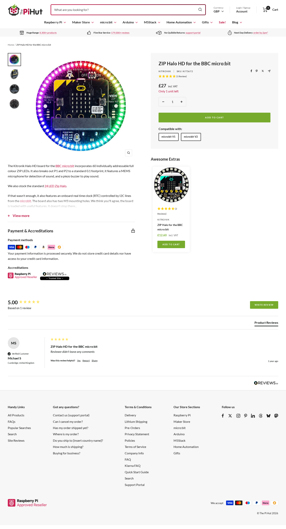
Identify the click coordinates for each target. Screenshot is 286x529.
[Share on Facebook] (251, 71)
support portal (193, 32)
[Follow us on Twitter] (230, 415)
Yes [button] (79, 360)
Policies (130, 440)
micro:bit (106, 22)
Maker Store (81, 22)
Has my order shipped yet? (70, 428)
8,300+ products (48, 32)
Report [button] (86, 360)
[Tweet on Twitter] (262, 71)
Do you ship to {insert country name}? (78, 440)
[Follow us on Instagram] (238, 416)
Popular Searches (19, 428)
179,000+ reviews (120, 32)
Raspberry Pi (53, 22)
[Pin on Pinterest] (257, 71)
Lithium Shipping (136, 421)
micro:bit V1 (168, 136)
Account (241, 11)
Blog (235, 22)
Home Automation (179, 22)
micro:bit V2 (191, 136)
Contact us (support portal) (71, 415)
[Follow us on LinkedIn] (253, 416)
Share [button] (94, 360)
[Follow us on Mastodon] (276, 416)
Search (12, 434)
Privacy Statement (137, 434)
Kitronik (165, 71)
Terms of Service (135, 446)
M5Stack (150, 22)
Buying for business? (66, 453)
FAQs (11, 421)
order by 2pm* (260, 32)
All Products (16, 415)
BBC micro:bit (64, 166)
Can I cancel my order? (68, 421)
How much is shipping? (68, 446)
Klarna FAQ (132, 465)
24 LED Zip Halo (55, 186)
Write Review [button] (264, 304)
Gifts (205, 22)
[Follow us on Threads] (261, 416)
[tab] (266, 323)
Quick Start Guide (137, 472)
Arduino (128, 22)
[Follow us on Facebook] (223, 416)
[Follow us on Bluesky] (268, 416)
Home (11, 44)
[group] (28, 302)
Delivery (130, 415)
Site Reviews (16, 440)
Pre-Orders (132, 428)
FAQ (128, 459)
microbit (25, 201)
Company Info (134, 453)
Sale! (222, 22)
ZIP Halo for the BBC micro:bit (170, 227)
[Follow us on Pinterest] (245, 416)
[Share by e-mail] (269, 71)
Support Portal (135, 485)
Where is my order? (66, 434)
